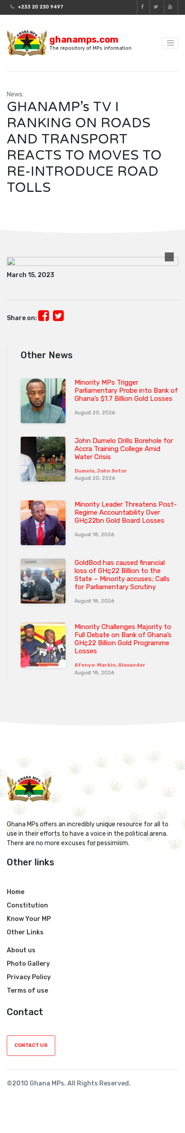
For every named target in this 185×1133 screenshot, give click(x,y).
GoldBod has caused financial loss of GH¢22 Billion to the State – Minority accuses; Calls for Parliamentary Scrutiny (122, 575)
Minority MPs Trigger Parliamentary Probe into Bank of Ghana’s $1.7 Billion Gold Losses (126, 390)
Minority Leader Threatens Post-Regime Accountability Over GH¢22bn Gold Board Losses (126, 512)
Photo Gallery (28, 964)
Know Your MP (29, 919)
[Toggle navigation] (170, 43)
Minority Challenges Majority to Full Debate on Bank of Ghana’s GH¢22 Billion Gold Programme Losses (123, 639)
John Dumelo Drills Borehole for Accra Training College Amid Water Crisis (124, 449)
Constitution (27, 905)
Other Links (25, 932)
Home (15, 892)
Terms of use (27, 990)
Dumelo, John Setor (101, 471)
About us (21, 950)
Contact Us (31, 1045)
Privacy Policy (29, 977)
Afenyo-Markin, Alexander (110, 665)
